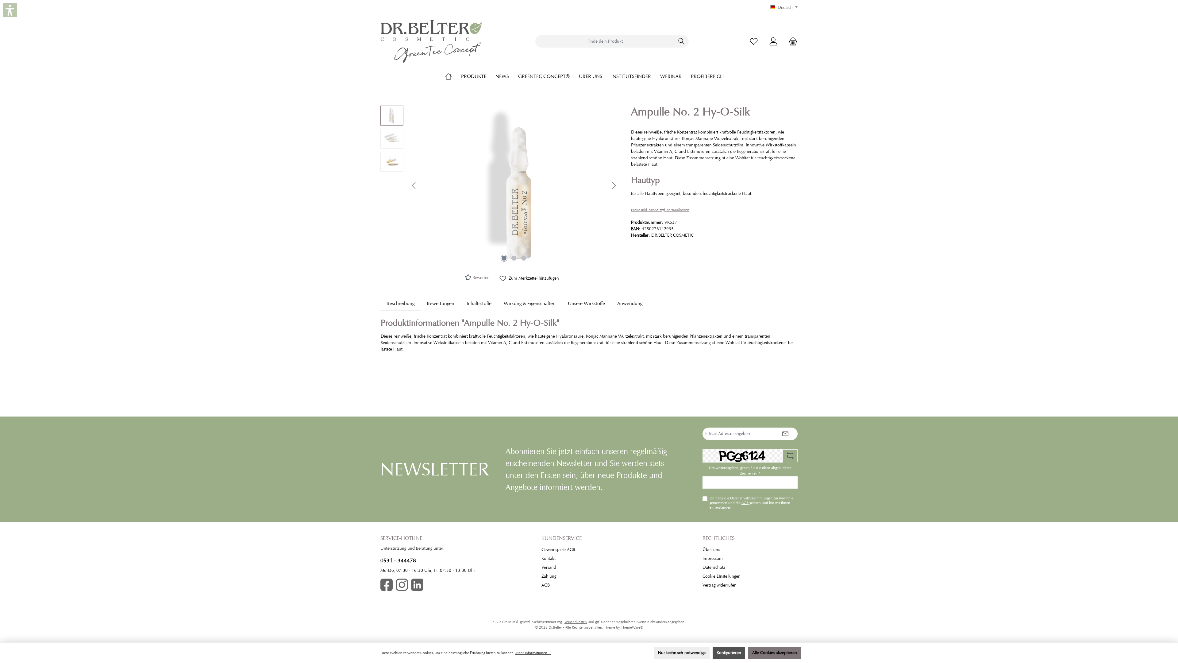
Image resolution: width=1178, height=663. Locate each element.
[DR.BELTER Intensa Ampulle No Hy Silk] (514, 185)
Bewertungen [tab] (440, 303)
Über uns (711, 549)
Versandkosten (575, 621)
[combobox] (605, 41)
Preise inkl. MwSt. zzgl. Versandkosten (660, 209)
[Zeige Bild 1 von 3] (504, 258)
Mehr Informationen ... (533, 652)
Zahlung (548, 576)
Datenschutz (714, 567)
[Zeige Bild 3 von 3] (523, 258)
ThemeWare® (632, 627)
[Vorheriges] (414, 186)
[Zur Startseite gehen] (431, 41)
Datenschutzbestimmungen (751, 498)
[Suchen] (681, 41)
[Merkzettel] (753, 41)
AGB (745, 502)
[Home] (453, 76)
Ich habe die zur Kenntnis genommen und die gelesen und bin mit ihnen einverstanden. (751, 503)
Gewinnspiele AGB (558, 549)
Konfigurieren (729, 652)
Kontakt (548, 558)
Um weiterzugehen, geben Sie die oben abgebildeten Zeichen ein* (750, 470)
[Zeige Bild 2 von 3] (513, 258)
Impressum (713, 558)
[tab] (400, 303)
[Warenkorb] (791, 41)
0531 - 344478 (398, 560)
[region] (499, 185)
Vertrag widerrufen (720, 585)
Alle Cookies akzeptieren (774, 652)
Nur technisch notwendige (682, 652)
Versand (548, 567)
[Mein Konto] (773, 41)
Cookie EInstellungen (722, 576)
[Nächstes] (613, 186)
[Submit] (785, 434)
